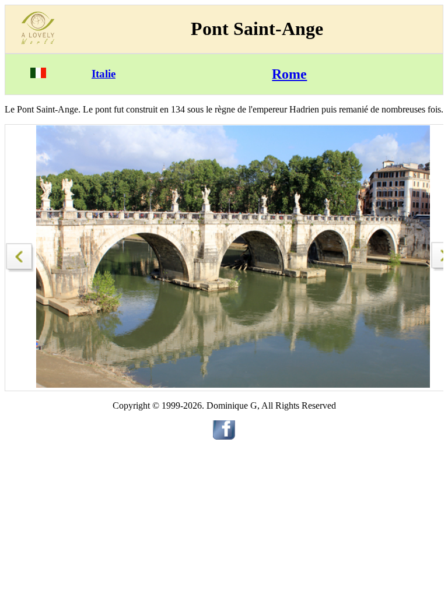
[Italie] (38, 75)
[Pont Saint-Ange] (20, 254)
